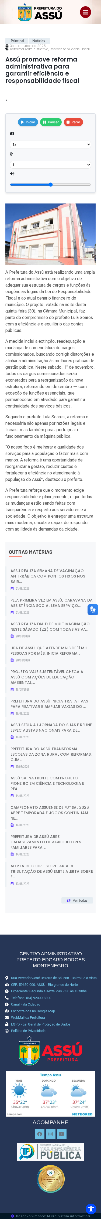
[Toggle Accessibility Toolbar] (91, 1209)
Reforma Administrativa (29, 49)
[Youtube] (62, 1134)
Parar (76, 122)
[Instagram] (50, 1134)
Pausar (53, 122)
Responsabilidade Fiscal (70, 49)
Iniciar (30, 122)
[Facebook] (39, 1134)
